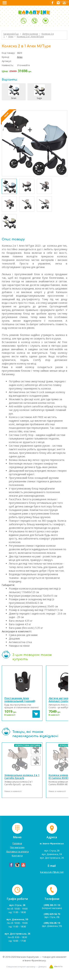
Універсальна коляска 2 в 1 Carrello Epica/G (21, 776)
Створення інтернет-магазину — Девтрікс (26, 966)
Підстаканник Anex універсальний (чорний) (19, 699)
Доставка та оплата (17, 851)
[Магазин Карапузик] (39, 14)
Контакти (17, 855)
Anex (19, 57)
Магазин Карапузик (27, 956)
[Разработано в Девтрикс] (56, 967)
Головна (17, 843)
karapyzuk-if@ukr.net (52, 872)
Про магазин (17, 847)
